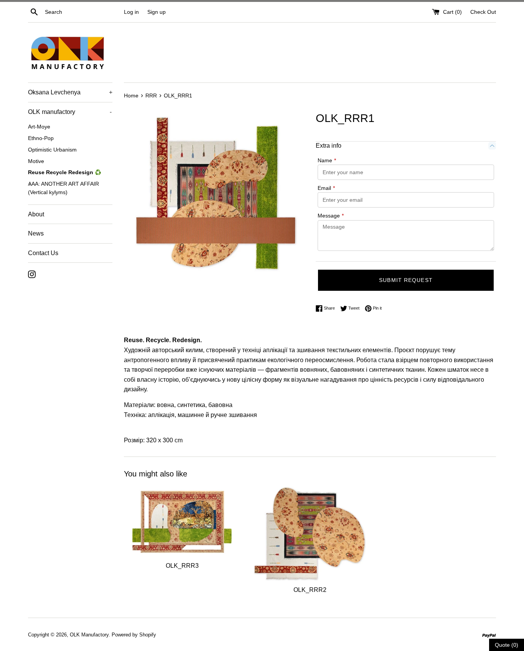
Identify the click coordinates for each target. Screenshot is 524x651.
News (36, 233)
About (36, 214)
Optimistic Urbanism (52, 150)
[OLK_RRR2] (310, 533)
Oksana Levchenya (70, 92)
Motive (36, 161)
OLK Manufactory (89, 635)
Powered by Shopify (134, 635)
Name (327, 160)
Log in (131, 12)
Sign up (156, 12)
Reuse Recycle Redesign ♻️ (64, 172)
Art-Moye (39, 127)
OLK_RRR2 (309, 589)
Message (331, 216)
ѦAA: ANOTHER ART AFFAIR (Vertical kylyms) (63, 188)
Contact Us (43, 253)
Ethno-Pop (41, 138)
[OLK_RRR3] (182, 521)
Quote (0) (506, 645)
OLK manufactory (70, 112)
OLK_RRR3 (182, 565)
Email (326, 188)
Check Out (483, 12)
